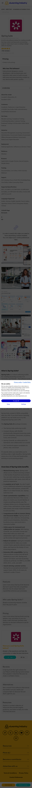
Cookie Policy (27, 382)
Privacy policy (18, 382)
